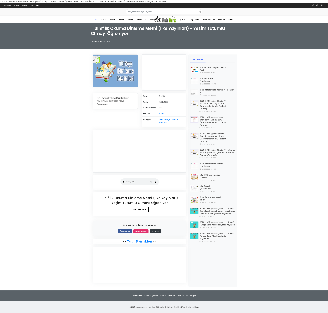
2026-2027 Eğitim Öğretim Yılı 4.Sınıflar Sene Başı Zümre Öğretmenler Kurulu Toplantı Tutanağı (213, 105)
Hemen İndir (140, 209)
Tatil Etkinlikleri (139, 241)
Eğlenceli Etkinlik (226, 20)
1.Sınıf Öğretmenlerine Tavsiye (210, 176)
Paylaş (156, 231)
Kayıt (25, 5)
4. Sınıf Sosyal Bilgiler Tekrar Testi (213, 68)
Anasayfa (7, 5)
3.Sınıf (121, 20)
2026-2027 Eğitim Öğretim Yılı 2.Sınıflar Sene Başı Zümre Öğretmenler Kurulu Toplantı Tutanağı (213, 137)
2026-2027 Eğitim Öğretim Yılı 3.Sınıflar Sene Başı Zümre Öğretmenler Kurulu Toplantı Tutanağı (213, 121)
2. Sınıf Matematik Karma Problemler (211, 165)
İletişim (193, 296)
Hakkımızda (137, 296)
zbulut (162, 113)
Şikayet (163, 296)
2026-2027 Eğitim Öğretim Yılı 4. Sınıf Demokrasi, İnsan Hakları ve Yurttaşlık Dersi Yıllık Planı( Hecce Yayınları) (217, 211)
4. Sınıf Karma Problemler (206, 79)
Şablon (183, 20)
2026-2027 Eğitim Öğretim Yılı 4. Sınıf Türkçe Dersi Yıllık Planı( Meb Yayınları (217, 223)
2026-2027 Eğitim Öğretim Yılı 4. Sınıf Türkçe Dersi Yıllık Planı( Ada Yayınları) (217, 236)
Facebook (125, 231)
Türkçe (153, 20)
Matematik (141, 20)
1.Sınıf (103, 20)
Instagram (142, 231)
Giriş (17, 5)
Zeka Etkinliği (209, 20)
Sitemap (171, 296)
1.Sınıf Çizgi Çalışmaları (205, 187)
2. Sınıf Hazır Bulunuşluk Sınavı (210, 198)
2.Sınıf (112, 20)
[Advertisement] (164, 72)
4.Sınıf (130, 20)
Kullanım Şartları (151, 296)
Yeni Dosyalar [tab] (198, 59)
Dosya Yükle (34, 5)
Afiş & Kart (194, 20)
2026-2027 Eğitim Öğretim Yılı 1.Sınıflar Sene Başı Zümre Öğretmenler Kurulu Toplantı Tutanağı (217, 152)
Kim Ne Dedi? (182, 296)
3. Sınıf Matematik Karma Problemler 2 (217, 91)
